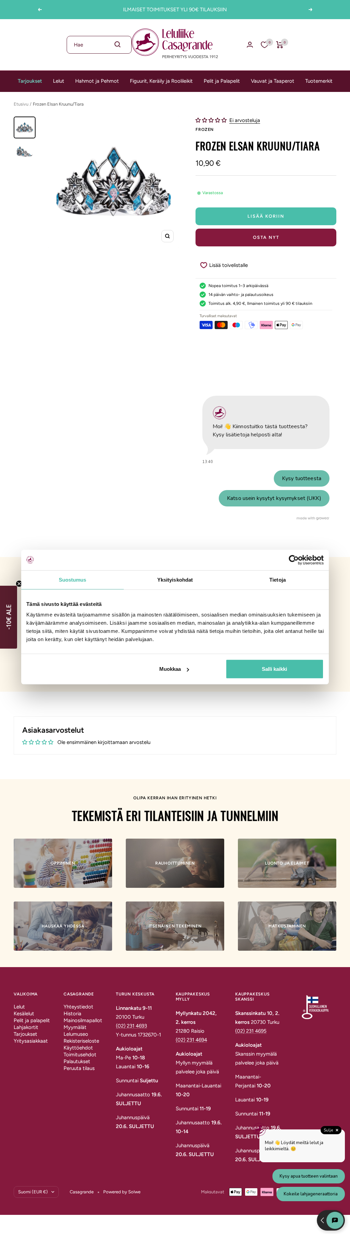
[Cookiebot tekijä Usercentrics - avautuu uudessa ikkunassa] (294, 560)
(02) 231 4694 (191, 1040)
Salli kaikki (274, 669)
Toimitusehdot (80, 1055)
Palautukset (77, 1061)
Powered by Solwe (121, 1191)
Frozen (205, 129)
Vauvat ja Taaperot (272, 81)
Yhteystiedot (78, 1007)
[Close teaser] (19, 583)
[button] (212, 120)
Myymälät (75, 1027)
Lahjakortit (26, 1027)
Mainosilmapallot (83, 1020)
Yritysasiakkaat (31, 1041)
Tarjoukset (30, 81)
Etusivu (21, 104)
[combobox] (99, 45)
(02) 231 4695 (251, 1031)
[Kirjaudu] (250, 45)
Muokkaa (170, 669)
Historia (72, 1014)
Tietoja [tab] (277, 579)
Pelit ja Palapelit (222, 81)
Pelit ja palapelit (32, 1020)
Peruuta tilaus (79, 1068)
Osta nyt (266, 237)
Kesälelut (24, 1014)
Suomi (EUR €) (33, 1191)
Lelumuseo (76, 1034)
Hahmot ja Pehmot (97, 81)
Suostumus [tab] (72, 579)
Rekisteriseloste (81, 1041)
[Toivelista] (264, 44)
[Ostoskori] (279, 44)
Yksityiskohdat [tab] (175, 579)
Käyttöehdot (78, 1048)
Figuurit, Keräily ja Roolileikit (161, 81)
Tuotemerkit (319, 81)
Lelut (58, 81)
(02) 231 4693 (131, 1026)
